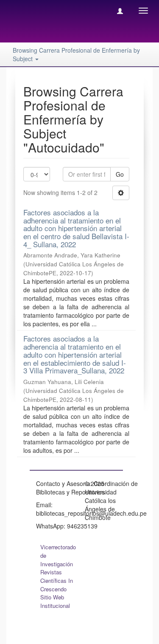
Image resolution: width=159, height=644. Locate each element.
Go (120, 174)
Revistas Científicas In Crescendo (56, 580)
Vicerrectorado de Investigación (58, 555)
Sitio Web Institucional (55, 601)
